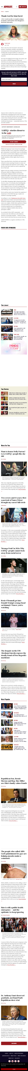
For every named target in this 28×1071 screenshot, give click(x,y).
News (15, 310)
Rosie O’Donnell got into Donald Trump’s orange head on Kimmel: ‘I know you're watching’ (13, 604)
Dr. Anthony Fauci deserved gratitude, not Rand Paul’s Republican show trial (12, 997)
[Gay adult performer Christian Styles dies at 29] (7, 714)
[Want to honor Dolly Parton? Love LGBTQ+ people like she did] (14, 468)
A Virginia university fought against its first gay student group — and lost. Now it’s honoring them (20, 749)
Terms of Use (3, 1065)
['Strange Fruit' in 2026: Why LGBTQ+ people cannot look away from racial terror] (14, 565)
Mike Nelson (4, 505)
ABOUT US (11, 1053)
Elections (16, 318)
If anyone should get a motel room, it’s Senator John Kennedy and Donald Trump (18, 414)
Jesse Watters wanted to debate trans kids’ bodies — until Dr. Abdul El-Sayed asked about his (20, 708)
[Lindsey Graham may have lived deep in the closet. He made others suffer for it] (4, 398)
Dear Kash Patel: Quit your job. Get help (17, 408)
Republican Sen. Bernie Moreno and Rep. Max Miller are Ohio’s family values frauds (14, 780)
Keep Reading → (20, 593)
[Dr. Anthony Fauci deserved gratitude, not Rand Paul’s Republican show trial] (14, 1012)
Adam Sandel (8, 43)
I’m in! (14, 84)
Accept (14, 1069)
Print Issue (16, 334)
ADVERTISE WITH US (6, 1055)
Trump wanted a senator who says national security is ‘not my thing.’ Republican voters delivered (20, 741)
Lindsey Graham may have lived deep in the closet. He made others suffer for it (18, 399)
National (16, 326)
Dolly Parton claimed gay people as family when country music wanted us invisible (18, 394)
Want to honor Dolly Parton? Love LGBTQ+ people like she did (13, 453)
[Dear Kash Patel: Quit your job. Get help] (4, 408)
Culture (16, 728)
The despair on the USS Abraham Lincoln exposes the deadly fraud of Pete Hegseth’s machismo (13, 654)
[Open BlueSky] (12, 1061)
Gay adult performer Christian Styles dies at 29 (20, 715)
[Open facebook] (9, 1061)
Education (16, 744)
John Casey (4, 610)
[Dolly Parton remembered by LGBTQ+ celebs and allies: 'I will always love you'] (7, 730)
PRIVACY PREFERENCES (22, 1055)
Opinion (7, 11)
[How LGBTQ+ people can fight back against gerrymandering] (7, 336)
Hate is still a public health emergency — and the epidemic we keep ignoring (12, 909)
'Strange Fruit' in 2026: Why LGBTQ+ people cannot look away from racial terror (13, 550)
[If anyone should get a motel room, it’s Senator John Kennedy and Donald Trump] (4, 413)
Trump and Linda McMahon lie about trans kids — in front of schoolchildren (20, 724)
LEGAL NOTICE (17, 1058)
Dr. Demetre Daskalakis (6, 915)
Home (2, 11)
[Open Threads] (15, 1061)
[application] (14, 347)
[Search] (17, 7)
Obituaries (16, 713)
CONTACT (6, 1053)
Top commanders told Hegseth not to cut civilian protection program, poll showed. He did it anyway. (20, 330)
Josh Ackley (4, 459)
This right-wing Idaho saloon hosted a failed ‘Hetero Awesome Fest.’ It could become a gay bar (20, 314)
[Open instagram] (18, 1061)
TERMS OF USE (11, 1058)
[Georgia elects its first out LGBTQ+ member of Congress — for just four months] (7, 320)
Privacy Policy (20, 1064)
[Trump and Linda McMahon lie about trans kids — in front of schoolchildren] (7, 722)
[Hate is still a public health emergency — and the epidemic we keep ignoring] (14, 924)
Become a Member (14, 141)
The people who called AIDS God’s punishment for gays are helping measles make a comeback (14, 855)
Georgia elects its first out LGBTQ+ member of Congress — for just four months (20, 322)
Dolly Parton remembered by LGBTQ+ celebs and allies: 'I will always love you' (20, 732)
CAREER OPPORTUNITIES (18, 1053)
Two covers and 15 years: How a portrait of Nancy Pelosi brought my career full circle (13, 500)
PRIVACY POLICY (14, 1055)
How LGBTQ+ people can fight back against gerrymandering (20, 338)
